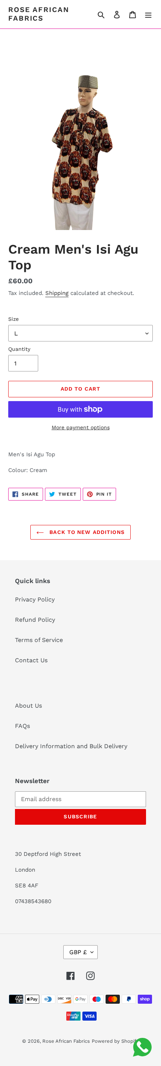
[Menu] (148, 14)
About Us (28, 705)
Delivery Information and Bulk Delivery (71, 746)
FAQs (22, 725)
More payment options (81, 427)
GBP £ (78, 952)
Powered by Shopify (115, 1041)
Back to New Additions (86, 532)
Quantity (19, 349)
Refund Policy (35, 619)
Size (13, 319)
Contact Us (31, 660)
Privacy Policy (35, 599)
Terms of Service (39, 640)
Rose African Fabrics (38, 14)
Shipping (57, 293)
